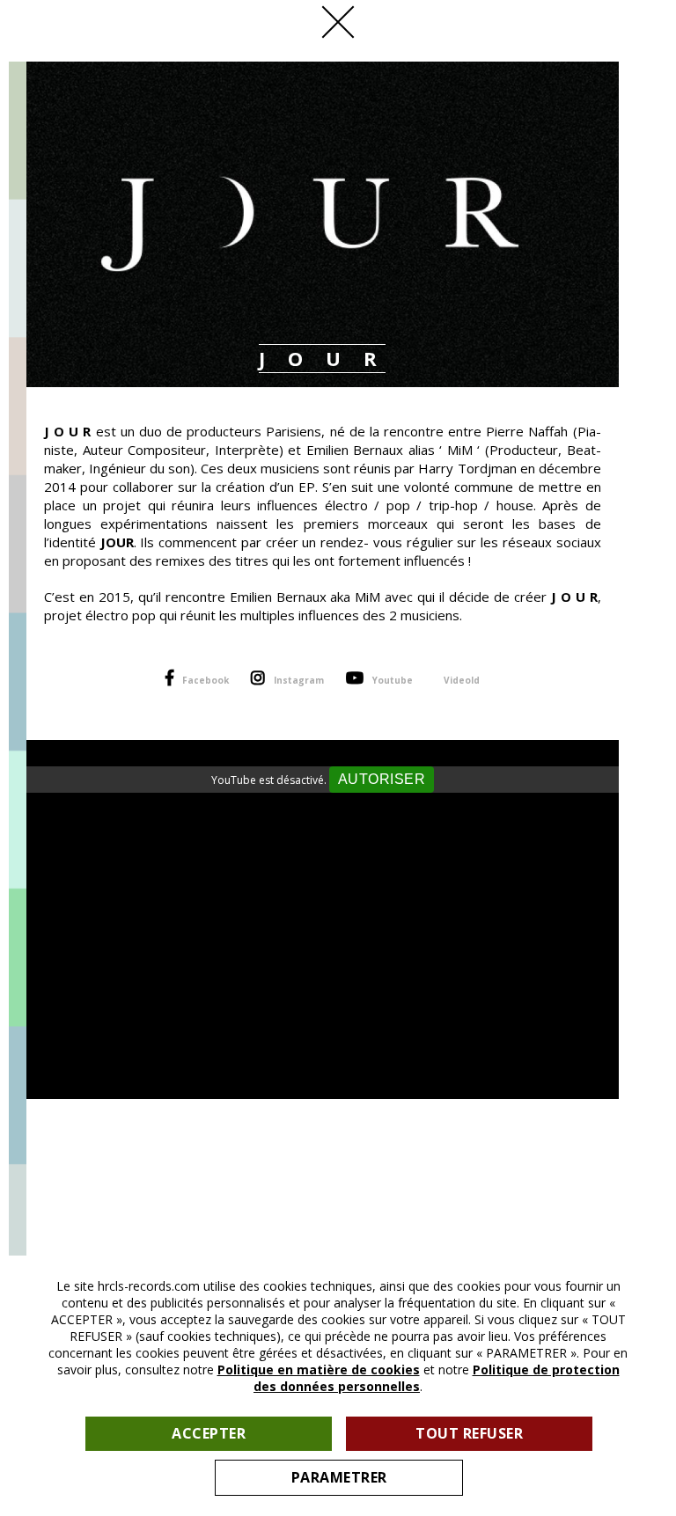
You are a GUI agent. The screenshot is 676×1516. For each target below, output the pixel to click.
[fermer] (338, 22)
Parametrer (339, 1477)
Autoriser (382, 779)
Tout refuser (469, 1433)
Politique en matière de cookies (318, 1369)
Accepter (209, 1433)
